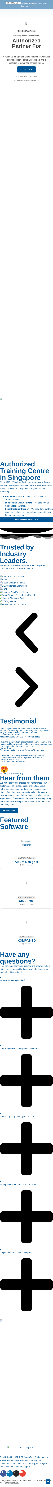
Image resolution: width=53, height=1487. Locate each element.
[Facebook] (3, 1473)
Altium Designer (26, 862)
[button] (13, 3)
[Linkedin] (9, 1473)
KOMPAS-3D (26, 940)
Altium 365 (26, 901)
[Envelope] (22, 1473)
